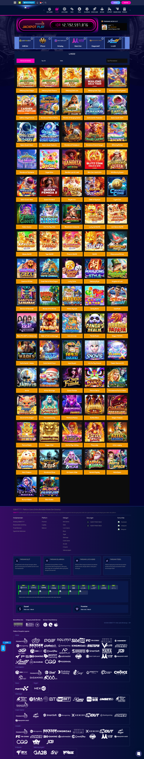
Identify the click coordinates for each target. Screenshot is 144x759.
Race (72, 12)
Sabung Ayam (117, 12)
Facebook (124, 522)
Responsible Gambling (19, 525)
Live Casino (64, 12)
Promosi (124, 12)
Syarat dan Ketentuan (19, 531)
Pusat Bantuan (17, 528)
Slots (57, 12)
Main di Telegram (30, 2)
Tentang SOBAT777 (18, 522)
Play (40, 26)
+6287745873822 (96, 522)
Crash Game (94, 12)
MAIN (28, 74)
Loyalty (44, 525)
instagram (124, 526)
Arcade (102, 12)
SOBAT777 (16, 512)
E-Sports (109, 12)
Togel (79, 12)
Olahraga (87, 12)
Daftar (126, 2)
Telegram (123, 529)
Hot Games (49, 12)
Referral (44, 528)
